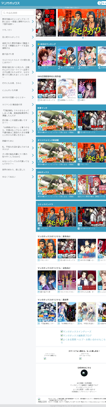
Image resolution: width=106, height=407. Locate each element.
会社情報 (80, 383)
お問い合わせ (90, 389)
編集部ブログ (93, 385)
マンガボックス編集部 (78, 385)
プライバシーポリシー (88, 391)
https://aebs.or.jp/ (94, 402)
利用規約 (75, 391)
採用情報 (88, 383)
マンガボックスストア (84, 387)
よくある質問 (78, 389)
